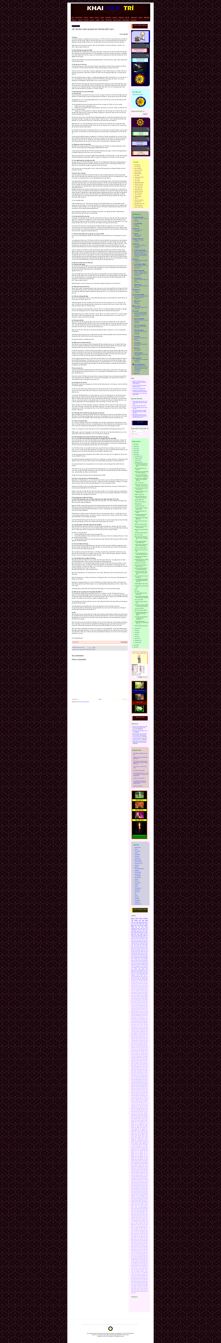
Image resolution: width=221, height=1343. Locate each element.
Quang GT (138, 1197)
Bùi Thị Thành (140, 1025)
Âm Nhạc (139, 1275)
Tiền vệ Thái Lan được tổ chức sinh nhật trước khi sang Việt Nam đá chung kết (140, 735)
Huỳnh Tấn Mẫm (141, 1076)
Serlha (132, 1205)
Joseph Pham (140, 1088)
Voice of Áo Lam (138, 863)
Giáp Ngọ (135, 967)
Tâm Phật (143, 1249)
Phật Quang (141, 973)
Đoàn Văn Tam (140, 1279)
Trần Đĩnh (142, 1006)
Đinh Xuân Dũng (137, 1278)
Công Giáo (138, 1043)
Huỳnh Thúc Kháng (143, 1075)
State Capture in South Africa (140, 326)
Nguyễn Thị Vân (140, 1144)
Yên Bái (136, 1272)
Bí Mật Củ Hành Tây (139, 494)
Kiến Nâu (143, 1091)
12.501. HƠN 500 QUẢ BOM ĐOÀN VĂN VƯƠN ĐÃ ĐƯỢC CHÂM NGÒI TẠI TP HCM (140, 314)
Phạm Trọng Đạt (141, 1192)
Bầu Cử (134, 1030)
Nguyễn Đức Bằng (135, 1166)
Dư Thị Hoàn (141, 1051)
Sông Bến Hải (145, 1208)
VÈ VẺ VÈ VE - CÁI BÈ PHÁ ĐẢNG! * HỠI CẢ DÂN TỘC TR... (141, 479)
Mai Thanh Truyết (144, 1109)
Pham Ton (136, 228)
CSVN (134, 956)
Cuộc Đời (146, 983)
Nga (139, 953)
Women (142, 1271)
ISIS (139, 1086)
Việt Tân (139, 977)
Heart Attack (140, 1064)
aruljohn (137, 879)
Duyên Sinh (145, 1050)
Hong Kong (145, 1066)
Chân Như (143, 1037)
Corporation (141, 1040)
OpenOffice (137, 889)
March (136, 638)
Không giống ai (138, 504)
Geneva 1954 (142, 1059)
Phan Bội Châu (137, 1179)
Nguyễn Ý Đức (141, 1160)
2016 (135, 446)
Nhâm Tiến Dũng (144, 1173)
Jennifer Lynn (134, 1088)
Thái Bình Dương (135, 1218)
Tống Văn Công (144, 1253)
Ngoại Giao (145, 1118)
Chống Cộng (140, 1038)
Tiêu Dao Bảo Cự (144, 1226)
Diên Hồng (142, 1047)
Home (100, 699)
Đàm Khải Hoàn (134, 1012)
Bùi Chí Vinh (143, 1024)
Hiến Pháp (145, 1064)
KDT (73, 17)
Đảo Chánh (137, 1284)
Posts (134, 431)
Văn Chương (138, 963)
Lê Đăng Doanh (134, 1107)
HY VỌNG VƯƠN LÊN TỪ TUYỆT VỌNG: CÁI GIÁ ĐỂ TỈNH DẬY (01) (139, 782)
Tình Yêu (135, 1252)
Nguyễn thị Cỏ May (144, 1159)
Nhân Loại (133, 1175)
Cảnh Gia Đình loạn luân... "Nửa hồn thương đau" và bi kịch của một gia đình (140, 774)
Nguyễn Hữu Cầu (135, 970)
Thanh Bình (138, 1213)
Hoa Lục (139, 967)
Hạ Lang (146, 1082)
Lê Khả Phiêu (139, 1098)
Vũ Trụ (138, 1266)
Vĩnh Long (141, 1265)
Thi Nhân (143, 1213)
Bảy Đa (141, 1028)
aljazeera (137, 865)
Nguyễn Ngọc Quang (136, 1134)
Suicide (135, 1208)
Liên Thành (140, 1093)
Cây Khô (141, 1041)
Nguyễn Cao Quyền (135, 1125)
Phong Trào (138, 1182)
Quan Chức (133, 1197)
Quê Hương (142, 953)
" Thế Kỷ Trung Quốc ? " (140, 506)
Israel (146, 986)
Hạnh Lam (133, 1083)
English (146, 925)
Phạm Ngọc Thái (136, 1189)
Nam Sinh (136, 992)
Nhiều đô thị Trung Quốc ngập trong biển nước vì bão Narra (140, 741)
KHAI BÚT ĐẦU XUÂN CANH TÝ (141, 285)
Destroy (138, 1047)
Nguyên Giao (134, 1120)
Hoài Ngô (133, 1067)
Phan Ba (136, 259)
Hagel (132, 1064)
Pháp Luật (121, 17)
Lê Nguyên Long (138, 1099)
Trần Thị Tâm (142, 1242)
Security (146, 1204)
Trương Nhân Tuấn (139, 177)
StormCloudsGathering (143, 1207)
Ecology (146, 1056)
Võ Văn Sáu (145, 1262)
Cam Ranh (137, 1031)
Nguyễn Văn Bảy (144, 1150)
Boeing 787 (138, 1021)
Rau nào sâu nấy (139, 534)
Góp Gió (144, 947)
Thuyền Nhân (139, 974)
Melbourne (138, 990)
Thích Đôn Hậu (142, 1221)
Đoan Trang (137, 306)
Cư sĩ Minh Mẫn (138, 223)
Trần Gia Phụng (138, 193)
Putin (147, 1195)
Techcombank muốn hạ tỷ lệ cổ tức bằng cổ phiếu (140, 738)
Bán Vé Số (143, 1021)
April (136, 636)
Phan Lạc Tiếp (144, 1179)
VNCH (140, 961)
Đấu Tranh (133, 947)
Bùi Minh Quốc (142, 980)
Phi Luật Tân (142, 948)
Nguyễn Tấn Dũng (140, 996)
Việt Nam (136, 940)
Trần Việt (138, 1243)
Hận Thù (143, 986)
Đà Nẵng (138, 979)
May (136, 634)
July (136, 630)
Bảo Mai (136, 233)
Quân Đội (143, 1197)
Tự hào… (136, 290)
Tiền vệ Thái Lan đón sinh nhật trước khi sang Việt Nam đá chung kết (140, 728)
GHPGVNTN (138, 847)
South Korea (134, 1207)
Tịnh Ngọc (138, 1253)
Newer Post (75, 699)
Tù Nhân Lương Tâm (135, 1008)
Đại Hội (141, 979)
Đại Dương (145, 1281)
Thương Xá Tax (141, 1223)
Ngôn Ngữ (136, 1170)
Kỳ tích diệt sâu (137, 349)
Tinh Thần (137, 1226)
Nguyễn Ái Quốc (134, 1160)
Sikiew (136, 1205)
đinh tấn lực (137, 289)
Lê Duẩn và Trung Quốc (139, 770)
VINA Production (143, 1255)
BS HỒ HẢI (137, 336)
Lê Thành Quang (137, 1101)
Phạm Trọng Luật (134, 1192)
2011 (135, 645)
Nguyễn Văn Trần (144, 1157)
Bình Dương (135, 1022)
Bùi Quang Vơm (138, 189)
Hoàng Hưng (134, 1069)
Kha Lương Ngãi (137, 987)
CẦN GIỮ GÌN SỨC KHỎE (141, 532)
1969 (134, 1015)
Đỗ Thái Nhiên (138, 173)
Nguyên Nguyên (140, 1120)
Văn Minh (137, 1265)
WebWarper (137, 900)
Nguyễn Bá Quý (135, 1124)
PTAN (142, 1178)
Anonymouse (138, 882)
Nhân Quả (138, 1175)
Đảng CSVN (142, 938)
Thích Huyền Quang (143, 1218)
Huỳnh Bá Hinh (136, 1073)
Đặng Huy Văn (137, 278)
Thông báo (142, 937)
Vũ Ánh (137, 1268)
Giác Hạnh (136, 1062)
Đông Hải (143, 1012)
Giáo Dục (115, 17)
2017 (135, 444)
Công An (146, 1041)
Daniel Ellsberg (138, 1046)
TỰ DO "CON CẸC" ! (139, 482)
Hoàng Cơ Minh (144, 1067)
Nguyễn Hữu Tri (144, 1130)
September (137, 462)
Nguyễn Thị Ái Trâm (143, 1146)
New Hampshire (134, 1118)
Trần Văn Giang (134, 1244)
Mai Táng (140, 1111)
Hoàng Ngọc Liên (141, 1069)
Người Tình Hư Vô (138, 238)
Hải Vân (139, 986)
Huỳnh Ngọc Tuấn (135, 1075)
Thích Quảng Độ (137, 944)
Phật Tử (146, 935)
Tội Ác (132, 1255)
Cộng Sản (138, 985)
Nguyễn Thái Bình (135, 1141)
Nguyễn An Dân (144, 1121)
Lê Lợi (143, 1098)
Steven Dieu (138, 945)
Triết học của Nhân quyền (141, 548)
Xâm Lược (138, 1011)
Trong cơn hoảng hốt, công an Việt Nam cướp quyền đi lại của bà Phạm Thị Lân (140, 273)
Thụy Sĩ (141, 1224)
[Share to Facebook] (93, 647)
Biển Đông (146, 17)
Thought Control (134, 1217)
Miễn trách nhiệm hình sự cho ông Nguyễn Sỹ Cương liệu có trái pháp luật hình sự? (140, 416)
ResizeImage (138, 872)
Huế (132, 1073)
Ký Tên (135, 1092)
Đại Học (132, 1282)
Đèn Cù (139, 1012)
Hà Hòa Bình (135, 1079)
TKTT (135, 1211)
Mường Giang (137, 969)
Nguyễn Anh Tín (135, 1122)
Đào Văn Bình (138, 168)
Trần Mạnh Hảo (142, 1236)
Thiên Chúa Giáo (141, 1214)
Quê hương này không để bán (140, 344)
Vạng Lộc (138, 1269)
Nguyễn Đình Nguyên (139, 1162)
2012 (135, 454)
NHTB (139, 1117)
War (135, 1271)
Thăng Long (134, 935)
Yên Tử (141, 1272)
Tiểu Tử (136, 198)
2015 (135, 448)
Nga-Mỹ (141, 932)
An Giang (139, 1018)
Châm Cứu (138, 1037)
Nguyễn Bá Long (144, 1122)
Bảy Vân (138, 1028)
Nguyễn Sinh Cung (144, 1138)
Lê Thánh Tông (134, 989)
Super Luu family (137, 235)
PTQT (132, 958)
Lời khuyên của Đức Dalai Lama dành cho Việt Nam (141, 475)
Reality (132, 1201)
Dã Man (137, 1051)
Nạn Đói (139, 1178)
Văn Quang (137, 164)
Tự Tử (138, 1255)
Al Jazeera (138, 951)
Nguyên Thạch (137, 1121)
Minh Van (136, 302)
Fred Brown (145, 1057)
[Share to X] (92, 647)
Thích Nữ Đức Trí (144, 1220)
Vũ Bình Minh (134, 1266)
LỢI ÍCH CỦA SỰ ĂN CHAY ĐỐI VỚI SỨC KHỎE (141, 545)
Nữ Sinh (146, 957)
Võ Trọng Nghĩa (134, 1262)
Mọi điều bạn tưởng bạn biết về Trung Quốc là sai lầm (141, 605)
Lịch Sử (142, 956)
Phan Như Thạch (135, 1181)
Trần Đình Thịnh (139, 1246)
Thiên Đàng (136, 1215)
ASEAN (135, 1018)
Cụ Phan (146, 1044)
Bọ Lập (144, 1030)
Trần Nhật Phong (141, 1237)
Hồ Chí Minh (136, 948)
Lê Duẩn (144, 1096)
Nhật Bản (136, 932)
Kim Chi (144, 1089)
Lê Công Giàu (134, 1096)
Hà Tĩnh (146, 1079)
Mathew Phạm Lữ (134, 1114)
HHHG (137, 1063)
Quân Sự (133, 960)
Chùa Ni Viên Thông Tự (140, 501)
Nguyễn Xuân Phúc (135, 1159)
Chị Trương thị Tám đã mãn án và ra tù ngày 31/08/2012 (141, 618)
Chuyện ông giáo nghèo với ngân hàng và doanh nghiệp (141, 613)
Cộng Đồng (140, 1044)
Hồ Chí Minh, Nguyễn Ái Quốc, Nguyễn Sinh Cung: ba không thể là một (140, 762)
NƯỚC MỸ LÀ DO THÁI (138, 778)
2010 (135, 647)
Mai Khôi (136, 953)
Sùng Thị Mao (134, 1210)
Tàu (139, 1249)
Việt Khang (144, 961)
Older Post (124, 699)
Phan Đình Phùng (144, 1181)
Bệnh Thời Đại (140, 1030)
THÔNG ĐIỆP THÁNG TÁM (141, 583)
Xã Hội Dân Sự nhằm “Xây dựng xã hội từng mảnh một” (141, 573)
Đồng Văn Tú (137, 1288)
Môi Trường (141, 1115)
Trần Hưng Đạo (142, 1005)
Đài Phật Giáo (138, 860)
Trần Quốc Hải (137, 1240)
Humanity (140, 1072)
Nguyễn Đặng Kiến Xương (141, 1165)
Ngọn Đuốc (138, 1172)
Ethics (132, 1057)
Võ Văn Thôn (134, 1263)
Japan (132, 987)
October (137, 460)
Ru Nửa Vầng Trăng (141, 1201)
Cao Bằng (142, 1031)
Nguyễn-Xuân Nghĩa (139, 318)
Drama (135, 1050)
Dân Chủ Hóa (79, 17)
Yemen (146, 1271)
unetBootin (137, 902)
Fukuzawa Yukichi (135, 1059)
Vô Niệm (144, 1259)
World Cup (133, 1011)
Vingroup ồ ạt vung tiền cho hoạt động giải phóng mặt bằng (140, 391)
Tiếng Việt (138, 1227)
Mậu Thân (133, 1117)
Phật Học (134, 927)
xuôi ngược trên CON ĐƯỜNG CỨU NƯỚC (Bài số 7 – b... (141, 622)
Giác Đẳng (143, 941)
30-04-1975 (133, 951)
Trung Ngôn (136, 1230)
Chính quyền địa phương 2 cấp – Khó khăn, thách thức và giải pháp (140, 403)
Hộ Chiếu (144, 1085)
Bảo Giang (143, 1027)
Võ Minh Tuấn (137, 1260)
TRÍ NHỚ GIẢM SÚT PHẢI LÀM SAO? (141, 594)
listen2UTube (138, 877)
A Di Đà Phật (139, 947)
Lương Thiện (138, 1108)
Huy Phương (145, 1072)
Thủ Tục (133, 1226)
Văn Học (143, 940)
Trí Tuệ (135, 1231)
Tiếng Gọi (133, 1227)
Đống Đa (136, 1287)
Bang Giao (133, 1021)
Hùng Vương (141, 1082)
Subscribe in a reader (138, 94)
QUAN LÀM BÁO (138, 353)
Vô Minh (140, 1259)
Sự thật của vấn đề (139, 608)
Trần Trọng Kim (136, 1006)
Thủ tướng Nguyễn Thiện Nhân (140, 354)
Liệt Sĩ (144, 1093)
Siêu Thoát (140, 1205)
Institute (146, 1086)
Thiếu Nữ (138, 960)
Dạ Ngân (138, 1056)
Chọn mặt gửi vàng (138, 230)
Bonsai (132, 980)
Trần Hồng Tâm (134, 1236)
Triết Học (141, 1228)
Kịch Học (139, 1092)
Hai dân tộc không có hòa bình (140, 260)
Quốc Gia (145, 1003)
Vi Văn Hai (136, 1256)
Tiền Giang (143, 1227)
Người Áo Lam (137, 284)
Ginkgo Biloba (142, 1060)
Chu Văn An (139, 1034)
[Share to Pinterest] (95, 647)
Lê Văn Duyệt (145, 1105)
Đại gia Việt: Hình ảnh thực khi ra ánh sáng (141, 527)
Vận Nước (142, 1269)
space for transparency (140, 325)
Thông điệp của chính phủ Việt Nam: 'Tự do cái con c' (141, 485)
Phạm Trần (133, 1002)
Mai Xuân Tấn (136, 1112)
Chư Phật (135, 1038)
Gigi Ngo (137, 1060)
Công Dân (133, 985)
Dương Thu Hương (139, 1053)
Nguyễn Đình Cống (139, 182)
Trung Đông (141, 1230)
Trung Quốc (145, 945)
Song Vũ (146, 1205)
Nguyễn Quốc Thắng (135, 1138)
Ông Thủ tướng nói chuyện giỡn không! (141, 508)
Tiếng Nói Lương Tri (139, 330)
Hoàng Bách (138, 1067)
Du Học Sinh (139, 1050)
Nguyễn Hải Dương (140, 993)
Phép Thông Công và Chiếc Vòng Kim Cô (141, 488)
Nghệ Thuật (145, 969)
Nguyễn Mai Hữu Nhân (136, 1133)
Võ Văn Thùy (140, 1263)
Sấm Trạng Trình (141, 1210)
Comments (136, 434)
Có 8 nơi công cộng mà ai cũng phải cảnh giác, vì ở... (141, 554)
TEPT (132, 1211)
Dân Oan (133, 1051)
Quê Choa (136, 373)
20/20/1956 (138, 1015)
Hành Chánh (143, 1080)
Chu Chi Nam (138, 194)
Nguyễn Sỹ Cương (144, 1140)
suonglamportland (138, 217)
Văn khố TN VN (138, 861)
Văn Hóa (136, 938)
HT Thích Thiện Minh (143, 1063)
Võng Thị (133, 1265)
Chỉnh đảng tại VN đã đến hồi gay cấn (141, 557)
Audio (143, 963)
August (136, 628)
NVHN (132, 992)
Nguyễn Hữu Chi (137, 1128)
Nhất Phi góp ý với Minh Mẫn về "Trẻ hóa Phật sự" (141, 472)
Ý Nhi (139, 1276)
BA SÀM (136, 311)
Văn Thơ (133, 937)
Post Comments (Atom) (83, 701)
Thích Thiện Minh (139, 51)
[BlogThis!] (90, 647)
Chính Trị (86, 17)
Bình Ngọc (140, 1022)
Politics (146, 973)
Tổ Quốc (145, 932)
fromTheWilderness (139, 868)
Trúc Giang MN (141, 1231)
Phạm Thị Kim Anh (144, 1191)
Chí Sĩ (136, 983)
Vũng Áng (142, 1268)
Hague (135, 1064)
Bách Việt (136, 348)
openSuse (137, 891)
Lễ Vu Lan (133, 990)
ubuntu (136, 895)
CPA (134, 1031)
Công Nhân (143, 1043)
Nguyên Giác (141, 992)
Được (136, 589)
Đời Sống (137, 1291)
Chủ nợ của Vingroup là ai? (139, 388)
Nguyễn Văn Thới (144, 1156)
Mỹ (136, 1117)
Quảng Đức (137, 854)
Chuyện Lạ (133, 1037)
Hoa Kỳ (138, 937)
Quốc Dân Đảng (137, 1198)
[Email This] (88, 647)
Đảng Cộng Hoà (142, 1282)
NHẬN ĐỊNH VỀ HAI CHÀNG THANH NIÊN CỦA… (141, 560)
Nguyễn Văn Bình (135, 1150)
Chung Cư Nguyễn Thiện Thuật (141, 1035)
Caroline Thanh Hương (139, 250)
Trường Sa (137, 1005)
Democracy (133, 1047)
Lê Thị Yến (136, 1104)
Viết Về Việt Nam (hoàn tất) (141, 625)
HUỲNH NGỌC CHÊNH (140, 264)
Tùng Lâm (139, 1252)
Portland (146, 958)
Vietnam (136, 1009)
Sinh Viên (133, 945)
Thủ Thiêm (145, 1224)
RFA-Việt (136, 244)
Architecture (139, 1019)
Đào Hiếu (146, 1279)
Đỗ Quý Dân (136, 1289)
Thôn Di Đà (137, 851)
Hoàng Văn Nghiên (143, 1070)
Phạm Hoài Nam (138, 205)
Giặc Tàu (133, 1063)
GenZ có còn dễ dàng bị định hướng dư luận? (139, 386)
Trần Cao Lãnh (139, 1234)
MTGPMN (138, 1109)
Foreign (135, 1057)
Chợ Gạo (146, 1038)
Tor (135, 893)
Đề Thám (144, 1285)
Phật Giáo (133, 934)
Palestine (146, 1178)
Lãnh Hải (146, 1095)
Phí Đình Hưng (144, 1182)
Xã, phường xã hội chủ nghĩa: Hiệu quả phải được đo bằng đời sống (139, 412)
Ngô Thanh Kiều (134, 999)
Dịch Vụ (142, 1056)
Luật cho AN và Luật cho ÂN (139, 405)
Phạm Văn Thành (139, 1194)
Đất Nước (140, 935)
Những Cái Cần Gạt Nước (141, 524)
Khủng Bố (140, 1089)
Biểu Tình (143, 951)
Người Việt (140, 1170)
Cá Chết (133, 1041)
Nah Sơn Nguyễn (144, 1117)
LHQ (132, 1093)
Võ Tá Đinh (140, 1262)
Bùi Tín (144, 954)
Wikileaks (138, 1271)
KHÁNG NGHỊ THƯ (139, 499)
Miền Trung (136, 1115)
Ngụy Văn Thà (142, 999)
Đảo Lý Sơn (142, 1284)
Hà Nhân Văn (138, 201)
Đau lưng (137, 591)
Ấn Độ (145, 1291)
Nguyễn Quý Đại (140, 995)
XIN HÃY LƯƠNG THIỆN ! (141, 610)
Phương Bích (137, 343)
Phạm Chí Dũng (134, 1186)
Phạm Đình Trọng (139, 184)
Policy (143, 1002)
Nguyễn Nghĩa (145, 1133)
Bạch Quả (137, 1027)
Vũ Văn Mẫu (143, 1266)
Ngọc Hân (145, 1170)
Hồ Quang (144, 1083)
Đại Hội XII (136, 1014)
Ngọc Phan (133, 1172)
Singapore (133, 974)
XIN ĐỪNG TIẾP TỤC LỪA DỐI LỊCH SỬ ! (141, 492)
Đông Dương (140, 1281)
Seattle (142, 1204)
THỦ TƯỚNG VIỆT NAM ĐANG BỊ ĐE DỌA (140, 542)
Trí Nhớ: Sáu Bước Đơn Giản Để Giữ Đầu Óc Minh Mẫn (141, 597)
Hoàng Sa (143, 967)
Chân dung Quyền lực (139, 364)
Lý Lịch (144, 1107)
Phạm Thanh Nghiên (135, 1191)
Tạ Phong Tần (143, 1008)
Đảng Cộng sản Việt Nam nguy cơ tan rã (141, 565)
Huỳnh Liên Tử (144, 1073)
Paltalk (132, 1179)
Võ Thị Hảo (137, 179)
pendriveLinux (138, 904)
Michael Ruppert (144, 990)
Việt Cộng (140, 1009)
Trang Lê (145, 974)
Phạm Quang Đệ (144, 1189)
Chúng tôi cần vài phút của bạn (140, 307)
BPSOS (146, 1019)
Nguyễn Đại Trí (139, 1163)
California (143, 942)
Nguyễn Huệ (139, 1127)
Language (135, 1093)
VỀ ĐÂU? (136, 224)
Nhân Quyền (145, 944)
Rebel (135, 1201)
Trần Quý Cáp (140, 1239)
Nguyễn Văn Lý (144, 1153)
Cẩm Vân (136, 1044)
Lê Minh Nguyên (144, 987)
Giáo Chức (141, 1062)
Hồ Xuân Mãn (139, 1085)
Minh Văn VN (137, 301)
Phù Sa (136, 849)
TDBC (146, 1210)
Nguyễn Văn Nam (144, 1154)
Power (146, 1002)
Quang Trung (134, 1003)
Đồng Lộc (140, 1287)
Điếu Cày (133, 979)
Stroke (132, 1208)
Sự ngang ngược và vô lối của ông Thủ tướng (141, 515)
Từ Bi (135, 1255)
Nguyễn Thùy (141, 1141)
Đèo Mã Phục (134, 1281)
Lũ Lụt (146, 989)
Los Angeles (136, 1095)
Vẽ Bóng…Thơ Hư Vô (138, 240)
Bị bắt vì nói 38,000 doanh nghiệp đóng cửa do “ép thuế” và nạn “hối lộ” (139, 382)
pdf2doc (136, 867)
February (137, 640)
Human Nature (134, 1072)
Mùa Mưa (146, 1115)
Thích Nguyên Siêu (135, 1220)
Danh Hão (133, 1046)
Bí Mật (144, 1022)
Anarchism (143, 1018)
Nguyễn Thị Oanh (138, 1143)
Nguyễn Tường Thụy (139, 270)
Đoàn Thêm (133, 1279)
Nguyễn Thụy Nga (140, 1147)
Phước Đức (145, 1185)
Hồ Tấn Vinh (138, 166)
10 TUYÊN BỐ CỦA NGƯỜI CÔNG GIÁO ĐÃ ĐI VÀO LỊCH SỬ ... (141, 580)
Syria (140, 940)
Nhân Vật (135, 1176)
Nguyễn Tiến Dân (139, 191)
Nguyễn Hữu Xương (135, 1131)
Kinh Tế (97, 17)
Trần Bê (143, 1233)
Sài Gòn (140, 17)
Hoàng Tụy (136, 1070)
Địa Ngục (146, 979)
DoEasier (137, 881)
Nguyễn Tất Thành (138, 1149)
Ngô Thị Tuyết (140, 1169)
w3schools (137, 898)
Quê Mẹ (136, 852)
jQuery (136, 886)
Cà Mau (146, 1040)
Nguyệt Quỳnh (138, 196)
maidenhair (145, 1272)
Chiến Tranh (134, 17)
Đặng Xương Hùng (139, 200)
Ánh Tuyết (135, 1275)
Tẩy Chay (144, 1252)
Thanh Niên (108, 17)
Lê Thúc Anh (134, 1102)
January (137, 642)
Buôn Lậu (136, 980)
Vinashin (141, 1256)
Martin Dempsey (144, 1112)
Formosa (138, 956)
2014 (135, 450)
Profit (137, 1195)
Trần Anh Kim (139, 1233)
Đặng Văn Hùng (137, 1285)
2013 (135, 452)
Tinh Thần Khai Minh (139, 294)
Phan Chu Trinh (134, 973)
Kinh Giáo (138, 1091)
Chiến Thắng (133, 1034)
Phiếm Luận (133, 1182)
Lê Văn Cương (138, 1105)
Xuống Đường (137, 358)
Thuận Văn (140, 1217)
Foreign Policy (140, 1057)
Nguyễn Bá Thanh (143, 1124)
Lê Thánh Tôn (145, 1101)
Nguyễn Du (142, 1125)
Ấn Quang (142, 1291)
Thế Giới (141, 927)
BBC (143, 1019)
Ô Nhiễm (143, 1275)
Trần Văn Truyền (142, 976)
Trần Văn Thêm (141, 1244)
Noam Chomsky (138, 170)
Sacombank (141, 1202)
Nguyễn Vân (145, 1149)
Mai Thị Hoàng (134, 1111)
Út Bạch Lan (135, 1276)
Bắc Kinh (144, 964)
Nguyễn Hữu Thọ (137, 1130)
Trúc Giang (92, 649)
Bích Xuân (137, 1024)
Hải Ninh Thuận (139, 1083)
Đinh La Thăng (144, 1011)
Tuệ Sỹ (136, 1249)
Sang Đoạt (137, 1204)
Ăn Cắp (142, 1276)
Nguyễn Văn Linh (135, 1153)
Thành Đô (135, 954)
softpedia (137, 870)
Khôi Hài (135, 1089)
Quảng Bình (140, 1003)
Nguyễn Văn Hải (138, 998)
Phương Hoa (139, 1185)
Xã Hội (102, 17)
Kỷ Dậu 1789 (145, 1092)
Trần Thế (142, 1240)
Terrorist (134, 1213)
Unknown (79, 647)
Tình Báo (143, 1250)
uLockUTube (138, 875)
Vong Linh (136, 1259)
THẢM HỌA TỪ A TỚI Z (140, 563)
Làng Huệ (137, 856)
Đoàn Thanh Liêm (139, 207)
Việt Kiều (135, 977)
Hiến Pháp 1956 (134, 1066)
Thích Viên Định (134, 1221)
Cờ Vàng (143, 966)
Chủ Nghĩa (133, 1040)
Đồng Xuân (143, 1288)
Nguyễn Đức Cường (143, 1166)
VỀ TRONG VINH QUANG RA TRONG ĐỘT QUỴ (141, 569)
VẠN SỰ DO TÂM (139, 599)
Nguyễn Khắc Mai (144, 1131)
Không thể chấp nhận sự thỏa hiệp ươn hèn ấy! (140, 497)
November (137, 458)
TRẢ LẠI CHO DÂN (137, 786)
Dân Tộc (127, 17)
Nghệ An (140, 1118)
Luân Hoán (137, 858)
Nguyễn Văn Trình (135, 1157)
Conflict (137, 1040)
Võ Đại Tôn (145, 1263)
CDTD (139, 942)
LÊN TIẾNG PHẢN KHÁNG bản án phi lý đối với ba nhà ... (141, 465)
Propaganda (142, 1195)
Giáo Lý (146, 1062)
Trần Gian (145, 1234)
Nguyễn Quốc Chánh (140, 203)
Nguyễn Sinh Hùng (135, 1140)
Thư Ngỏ (136, 1223)
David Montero (145, 1046)
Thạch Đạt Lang (138, 187)
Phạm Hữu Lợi (139, 1188)
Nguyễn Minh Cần (144, 970)
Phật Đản (139, 1002)
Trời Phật (143, 1247)
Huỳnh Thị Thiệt (134, 1076)
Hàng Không (137, 1080)
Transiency (136, 1228)
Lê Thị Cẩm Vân (140, 1102)
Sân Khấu (139, 1208)
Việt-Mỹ (132, 1259)
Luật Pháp (141, 1095)
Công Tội (145, 928)
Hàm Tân (133, 1080)
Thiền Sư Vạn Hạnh (143, 1215)
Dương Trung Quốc (140, 1054)
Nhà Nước (143, 1172)
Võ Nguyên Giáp (144, 1260)
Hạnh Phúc (135, 986)
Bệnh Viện (135, 982)
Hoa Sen (140, 1066)
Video (141, 925)
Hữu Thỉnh (136, 1086)
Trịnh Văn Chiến (137, 1247)
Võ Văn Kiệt (145, 1009)
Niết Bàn (135, 1178)
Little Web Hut (138, 888)
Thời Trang (136, 1224)
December (137, 456)
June (136, 632)
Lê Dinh (140, 1096)
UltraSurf (137, 897)
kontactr (136, 884)
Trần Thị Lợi (136, 1242)
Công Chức (133, 1043)
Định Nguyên (138, 172)
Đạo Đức (136, 1282)
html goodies (138, 874)
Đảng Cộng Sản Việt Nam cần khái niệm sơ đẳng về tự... (141, 538)
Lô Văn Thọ (140, 1107)
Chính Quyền (140, 983)
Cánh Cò (137, 1041)
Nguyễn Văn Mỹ (135, 1154)
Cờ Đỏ (142, 985)
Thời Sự (91, 17)
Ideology (142, 1086)
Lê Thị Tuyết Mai (141, 989)
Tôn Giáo (146, 1006)
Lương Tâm (143, 1108)
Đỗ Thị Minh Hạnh (142, 1289)
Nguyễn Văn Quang (135, 1156)
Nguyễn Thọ (133, 1147)
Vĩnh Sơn (146, 1265)
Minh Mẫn (137, 175)
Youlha (132, 1272)
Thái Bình (146, 1217)
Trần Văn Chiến (144, 1243)
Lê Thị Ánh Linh (142, 1104)
